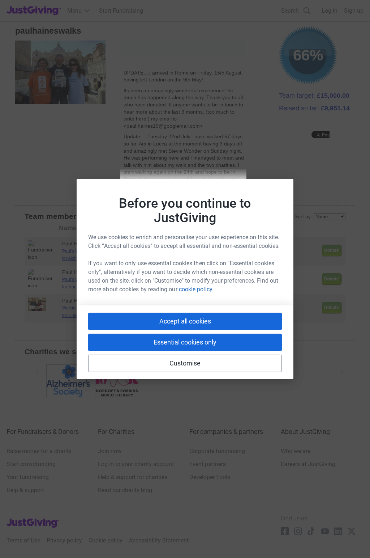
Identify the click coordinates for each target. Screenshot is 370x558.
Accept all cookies (185, 321)
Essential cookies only (185, 342)
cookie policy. (196, 289)
